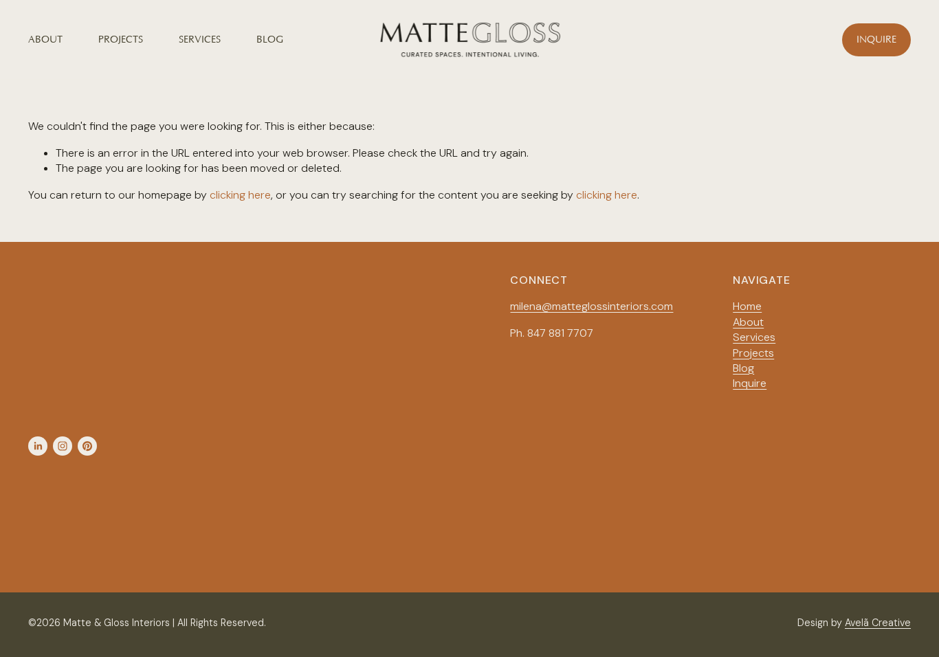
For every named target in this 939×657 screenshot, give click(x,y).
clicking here (240, 195)
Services (200, 39)
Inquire (876, 39)
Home (747, 306)
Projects (120, 39)
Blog (269, 39)
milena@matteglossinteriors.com (591, 306)
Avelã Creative (878, 622)
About (45, 39)
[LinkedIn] (37, 446)
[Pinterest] (87, 446)
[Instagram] (62, 446)
